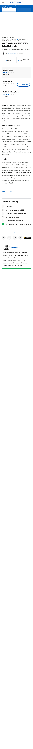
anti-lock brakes (9, 175)
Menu (3, 2)
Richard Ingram (12, 53)
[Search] (30, 2)
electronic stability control (23, 172)
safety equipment (7, 172)
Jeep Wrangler (8, 105)
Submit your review (23, 84)
